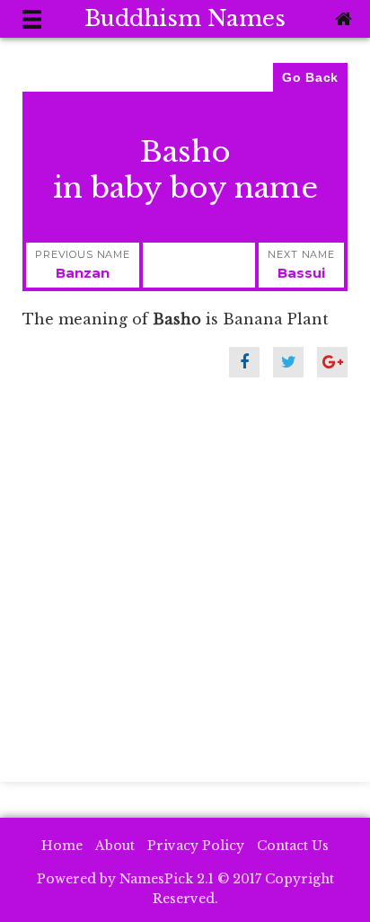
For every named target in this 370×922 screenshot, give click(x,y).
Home (62, 846)
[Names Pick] (341, 19)
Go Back (310, 77)
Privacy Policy (195, 846)
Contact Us (293, 846)
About (115, 846)
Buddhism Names (185, 18)
